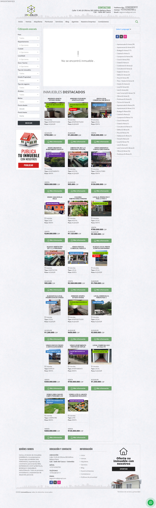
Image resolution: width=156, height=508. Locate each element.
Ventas (28, 21)
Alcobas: (21, 91)
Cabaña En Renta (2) (123, 114)
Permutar (49, 21)
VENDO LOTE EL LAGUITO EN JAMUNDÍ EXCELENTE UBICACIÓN (78, 395)
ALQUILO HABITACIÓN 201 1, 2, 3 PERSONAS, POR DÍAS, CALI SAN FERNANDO (55, 247)
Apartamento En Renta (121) (126, 108)
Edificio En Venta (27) (123, 75)
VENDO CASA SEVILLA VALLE (54, 197)
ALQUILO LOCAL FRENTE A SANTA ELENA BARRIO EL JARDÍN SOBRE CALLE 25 (101, 247)
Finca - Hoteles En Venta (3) (125, 81)
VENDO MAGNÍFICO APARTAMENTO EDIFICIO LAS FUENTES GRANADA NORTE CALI (54, 148)
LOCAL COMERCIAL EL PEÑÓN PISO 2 (101, 296)
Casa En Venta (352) (123, 60)
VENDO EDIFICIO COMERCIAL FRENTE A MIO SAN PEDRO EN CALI (78, 247)
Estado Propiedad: (24, 77)
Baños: (20, 98)
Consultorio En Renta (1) (124, 127)
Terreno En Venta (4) (123, 102)
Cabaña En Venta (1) (123, 53)
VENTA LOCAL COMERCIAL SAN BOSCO (101, 99)
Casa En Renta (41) (123, 121)
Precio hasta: (22, 112)
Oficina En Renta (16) (123, 151)
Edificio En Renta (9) (123, 130)
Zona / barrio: (22, 63)
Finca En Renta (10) (123, 133)
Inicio (20, 21)
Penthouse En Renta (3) (124, 154)
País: (19, 35)
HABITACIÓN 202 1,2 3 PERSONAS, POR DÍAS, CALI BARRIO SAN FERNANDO (78, 148)
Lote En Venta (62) (122, 90)
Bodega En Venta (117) (124, 50)
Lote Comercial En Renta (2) (125, 148)
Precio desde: (22, 105)
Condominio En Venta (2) (124, 66)
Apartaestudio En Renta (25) (126, 105)
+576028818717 (131, 7)
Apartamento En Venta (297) (126, 47)
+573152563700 (127, 9)
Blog (67, 21)
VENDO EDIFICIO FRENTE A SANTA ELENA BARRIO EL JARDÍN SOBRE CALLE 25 (54, 346)
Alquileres (38, 21)
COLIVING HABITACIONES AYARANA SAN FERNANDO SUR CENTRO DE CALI (78, 197)
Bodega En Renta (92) (124, 111)
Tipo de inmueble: (24, 70)
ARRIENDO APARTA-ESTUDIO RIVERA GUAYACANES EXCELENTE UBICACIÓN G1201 (54, 99)
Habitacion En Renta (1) (124, 136)
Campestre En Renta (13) (125, 117)
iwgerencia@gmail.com (57, 478)
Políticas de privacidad (89, 477)
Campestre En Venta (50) (125, 56)
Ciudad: (20, 49)
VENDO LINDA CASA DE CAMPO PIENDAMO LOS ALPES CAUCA (54, 395)
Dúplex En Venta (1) (123, 72)
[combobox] (29, 38)
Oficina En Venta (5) (123, 96)
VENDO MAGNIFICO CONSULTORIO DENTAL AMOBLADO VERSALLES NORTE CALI (101, 148)
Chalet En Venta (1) (123, 63)
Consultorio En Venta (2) (124, 69)
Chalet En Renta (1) (123, 124)
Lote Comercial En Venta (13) (126, 93)
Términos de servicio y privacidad (128, 492)
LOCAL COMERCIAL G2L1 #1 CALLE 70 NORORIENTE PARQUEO (101, 346)
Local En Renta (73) (123, 142)
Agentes (75, 21)
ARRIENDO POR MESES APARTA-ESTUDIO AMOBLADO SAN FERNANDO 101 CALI (78, 99)
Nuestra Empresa (88, 21)
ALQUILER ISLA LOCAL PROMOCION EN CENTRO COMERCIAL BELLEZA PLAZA (54, 296)
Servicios (59, 21)
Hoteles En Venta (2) (123, 84)
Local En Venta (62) (123, 87)
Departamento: (23, 42)
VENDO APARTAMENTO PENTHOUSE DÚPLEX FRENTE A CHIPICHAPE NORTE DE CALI (78, 346)
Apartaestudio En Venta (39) (126, 44)
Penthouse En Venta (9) (124, 99)
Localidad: (21, 56)
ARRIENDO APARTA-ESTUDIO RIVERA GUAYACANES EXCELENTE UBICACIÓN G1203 (78, 296)
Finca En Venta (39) (123, 78)
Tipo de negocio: (23, 84)
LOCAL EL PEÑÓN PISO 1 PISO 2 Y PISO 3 (101, 197)
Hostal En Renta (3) (123, 139)
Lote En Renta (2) (122, 145)
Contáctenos (103, 21)
